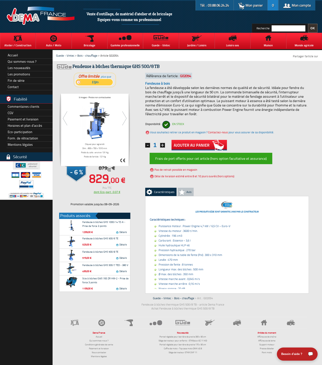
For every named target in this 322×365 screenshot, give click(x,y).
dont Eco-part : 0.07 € (107, 192)
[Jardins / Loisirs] (209, 323)
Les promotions (19, 74)
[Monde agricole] (291, 322)
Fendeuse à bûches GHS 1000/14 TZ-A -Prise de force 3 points (103, 224)
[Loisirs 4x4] (236, 323)
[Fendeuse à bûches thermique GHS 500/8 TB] (95, 120)
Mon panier (254, 5)
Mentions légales (20, 144)
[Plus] (162, 145)
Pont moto (267, 352)
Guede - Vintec (65, 55)
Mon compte (301, 5)
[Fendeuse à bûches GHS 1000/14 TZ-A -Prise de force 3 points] (71, 225)
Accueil (13, 55)
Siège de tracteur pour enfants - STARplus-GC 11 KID (183, 340)
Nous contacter (99, 352)
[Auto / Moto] (101, 322)
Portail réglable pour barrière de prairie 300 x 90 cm (182, 336)
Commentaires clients (23, 106)
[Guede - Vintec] (182, 322)
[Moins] (147, 145)
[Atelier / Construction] (74, 323)
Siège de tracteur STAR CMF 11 (183, 352)
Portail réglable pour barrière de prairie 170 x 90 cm (182, 344)
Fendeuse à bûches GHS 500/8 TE (100, 251)
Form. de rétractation (23, 138)
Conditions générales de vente (99, 344)
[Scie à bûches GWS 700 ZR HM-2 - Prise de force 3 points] (71, 281)
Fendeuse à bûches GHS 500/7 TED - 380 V (105, 265)
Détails (123, 232)
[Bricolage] (128, 322)
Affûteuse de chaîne (266, 336)
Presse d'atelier (267, 348)
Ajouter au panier (191, 145)
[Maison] (263, 322)
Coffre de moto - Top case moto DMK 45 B (183, 348)
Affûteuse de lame (266, 340)
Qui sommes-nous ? (22, 61)
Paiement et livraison (23, 119)
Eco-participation (20, 132)
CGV (10, 113)
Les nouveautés (19, 68)
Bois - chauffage (87, 55)
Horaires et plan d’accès (25, 125)
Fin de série (16, 80)
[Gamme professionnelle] (155, 322)
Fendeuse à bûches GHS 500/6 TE (100, 238)
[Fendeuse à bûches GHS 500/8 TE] (71, 255)
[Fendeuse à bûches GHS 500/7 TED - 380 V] (71, 268)
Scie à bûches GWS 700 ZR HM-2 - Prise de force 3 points (105, 280)
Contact (13, 87)
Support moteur (266, 344)
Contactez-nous (218, 132)
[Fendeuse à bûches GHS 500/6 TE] (71, 241)
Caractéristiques (164, 192)
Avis (188, 192)
